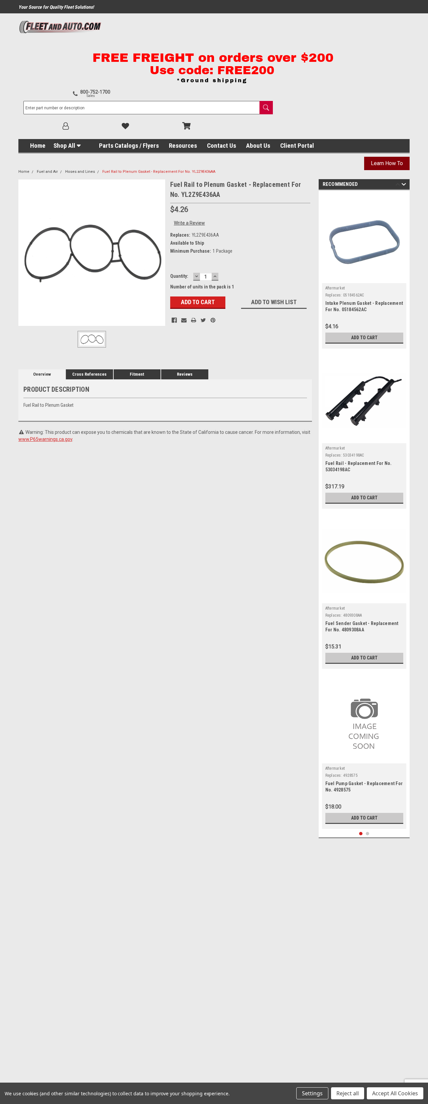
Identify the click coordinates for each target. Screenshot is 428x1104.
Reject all (347, 1093)
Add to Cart (364, 337)
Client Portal (297, 145)
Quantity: (179, 276)
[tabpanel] (364, 271)
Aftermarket (335, 288)
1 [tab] (361, 834)
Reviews (185, 374)
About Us (258, 145)
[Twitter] (203, 320)
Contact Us (221, 145)
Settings (312, 1093)
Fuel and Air (47, 171)
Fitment (137, 374)
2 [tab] (367, 834)
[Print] (193, 320)
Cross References (89, 374)
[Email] (184, 320)
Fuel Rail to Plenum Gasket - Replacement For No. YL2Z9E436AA (158, 171)
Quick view (364, 278)
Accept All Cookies (395, 1093)
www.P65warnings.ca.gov (45, 439)
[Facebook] (174, 320)
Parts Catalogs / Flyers (129, 145)
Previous (397, 185)
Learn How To (387, 163)
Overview (42, 374)
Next (403, 185)
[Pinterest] (213, 320)
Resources (183, 145)
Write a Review (189, 223)
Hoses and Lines (80, 171)
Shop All (64, 145)
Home (37, 145)
